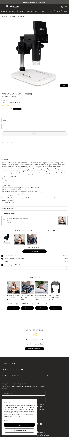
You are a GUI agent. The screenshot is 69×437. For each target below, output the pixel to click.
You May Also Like (34, 277)
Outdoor (58, 11)
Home (43, 11)
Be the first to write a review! (34, 348)
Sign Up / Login (9, 364)
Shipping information (7, 208)
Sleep (28, 11)
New (4, 11)
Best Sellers (12, 11)
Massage (21, 11)
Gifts (65, 11)
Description (5, 159)
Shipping (4, 102)
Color (3, 116)
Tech (50, 11)
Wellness (36, 11)
